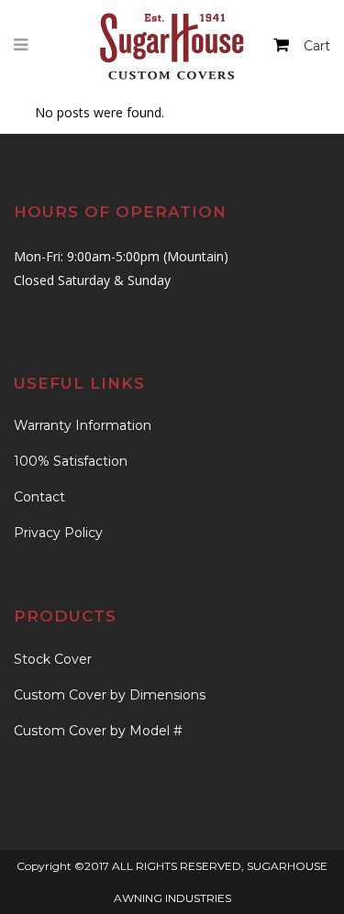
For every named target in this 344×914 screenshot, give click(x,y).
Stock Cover (53, 659)
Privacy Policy (58, 532)
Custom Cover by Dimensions (109, 695)
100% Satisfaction (71, 461)
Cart (317, 46)
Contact (39, 497)
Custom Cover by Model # (98, 730)
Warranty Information (82, 425)
